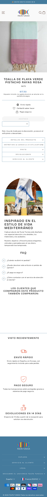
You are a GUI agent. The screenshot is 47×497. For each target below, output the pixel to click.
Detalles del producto (23, 140)
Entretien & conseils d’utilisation (23, 145)
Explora (23, 457)
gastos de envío (25, 94)
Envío (23, 149)
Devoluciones (23, 154)
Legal (23, 468)
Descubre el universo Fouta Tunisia (23, 474)
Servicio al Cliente (23, 159)
